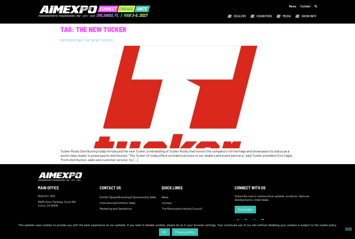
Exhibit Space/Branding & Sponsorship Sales (128, 197)
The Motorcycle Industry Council (182, 208)
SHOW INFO (309, 16)
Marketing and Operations (116, 208)
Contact (305, 6)
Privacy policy (184, 232)
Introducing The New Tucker (86, 40)
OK (164, 232)
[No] (348, 229)
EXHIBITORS (264, 16)
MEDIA (287, 16)
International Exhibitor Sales (117, 203)
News (292, 6)
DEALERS (240, 16)
